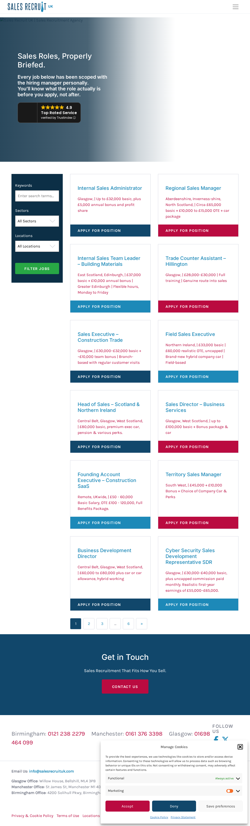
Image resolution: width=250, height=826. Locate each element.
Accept (127, 806)
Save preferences (220, 806)
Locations (23, 235)
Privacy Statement (183, 817)
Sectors (22, 210)
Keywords (23, 185)
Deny (174, 806)
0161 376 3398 (144, 733)
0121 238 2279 (66, 733)
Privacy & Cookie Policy (32, 815)
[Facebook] (217, 740)
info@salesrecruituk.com (51, 771)
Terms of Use (68, 815)
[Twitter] (226, 740)
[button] (240, 746)
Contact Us (125, 687)
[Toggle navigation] (235, 6)
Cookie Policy (159, 817)
